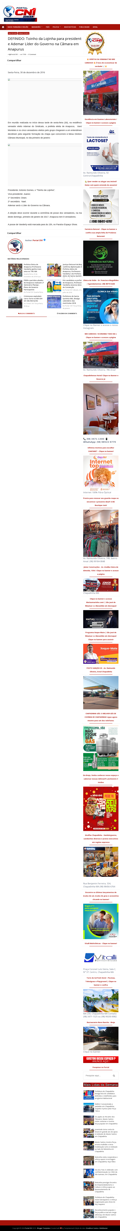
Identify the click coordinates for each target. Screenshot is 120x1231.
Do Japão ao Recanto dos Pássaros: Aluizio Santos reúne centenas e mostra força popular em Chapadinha (106, 1120)
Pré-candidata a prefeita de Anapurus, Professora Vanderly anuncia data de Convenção (73, 283)
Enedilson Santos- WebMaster (97, 1228)
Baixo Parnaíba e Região (18, 27)
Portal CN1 (38, 240)
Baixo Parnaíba (13, 33)
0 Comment (32, 54)
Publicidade (84, 27)
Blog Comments (27, 313)
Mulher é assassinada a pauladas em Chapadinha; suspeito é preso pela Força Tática (105, 1107)
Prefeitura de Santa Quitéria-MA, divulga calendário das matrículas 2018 (71, 299)
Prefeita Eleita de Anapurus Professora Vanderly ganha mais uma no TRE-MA (32, 267)
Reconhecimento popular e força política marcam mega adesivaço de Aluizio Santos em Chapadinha (105, 1213)
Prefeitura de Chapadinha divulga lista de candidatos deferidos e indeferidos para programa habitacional (105, 1094)
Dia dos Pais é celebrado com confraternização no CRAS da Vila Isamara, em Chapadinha (106, 1172)
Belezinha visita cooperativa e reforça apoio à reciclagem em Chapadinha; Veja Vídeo (106, 1159)
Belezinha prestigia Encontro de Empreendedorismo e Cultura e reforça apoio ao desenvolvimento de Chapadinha (106, 1187)
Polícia (57, 27)
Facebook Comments (67, 313)
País (47, 27)
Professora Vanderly (23, 33)
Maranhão (37, 27)
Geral (95, 27)
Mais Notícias (70, 27)
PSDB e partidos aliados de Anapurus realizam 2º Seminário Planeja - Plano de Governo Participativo (34, 285)
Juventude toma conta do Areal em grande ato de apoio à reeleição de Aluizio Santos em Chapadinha (106, 1132)
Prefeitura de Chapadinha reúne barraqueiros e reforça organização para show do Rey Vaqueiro (106, 1200)
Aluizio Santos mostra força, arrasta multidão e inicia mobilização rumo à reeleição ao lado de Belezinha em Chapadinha (106, 1146)
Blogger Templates (43, 1228)
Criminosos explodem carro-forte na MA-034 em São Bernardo (33, 298)
